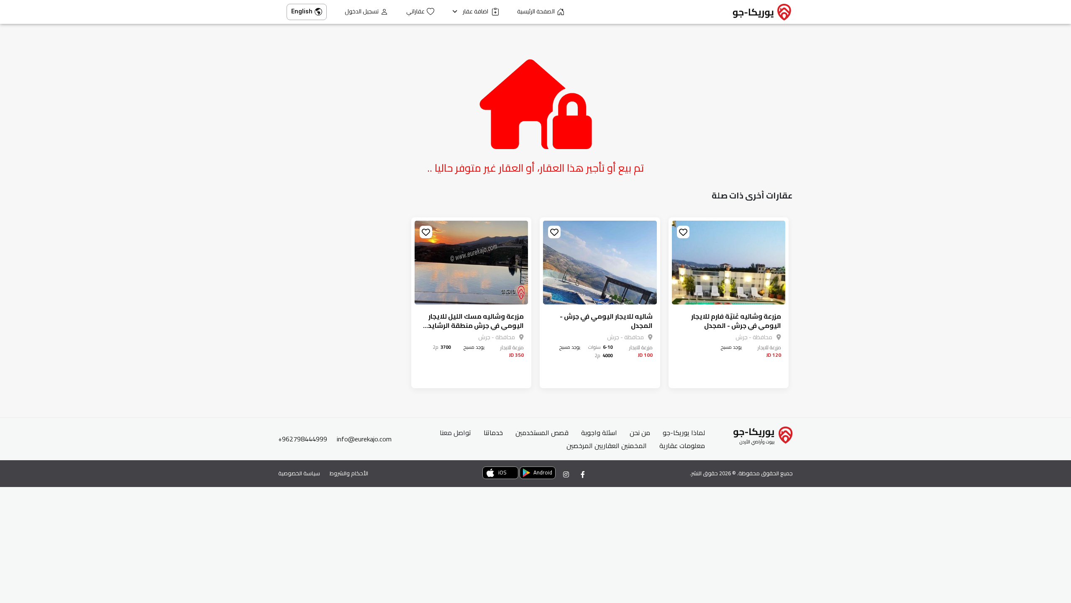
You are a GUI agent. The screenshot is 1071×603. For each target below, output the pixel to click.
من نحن (640, 433)
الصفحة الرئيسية (536, 11)
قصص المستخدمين (542, 433)
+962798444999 (302, 439)
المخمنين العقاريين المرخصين (606, 446)
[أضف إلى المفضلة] (683, 232)
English (302, 11)
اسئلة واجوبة (599, 433)
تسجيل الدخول (362, 11)
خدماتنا (493, 433)
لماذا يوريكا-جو (684, 433)
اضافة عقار (476, 11)
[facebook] (582, 474)
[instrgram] (566, 474)
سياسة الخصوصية (299, 473)
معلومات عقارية (682, 446)
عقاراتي (415, 11)
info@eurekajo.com (364, 439)
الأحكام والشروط (349, 473)
